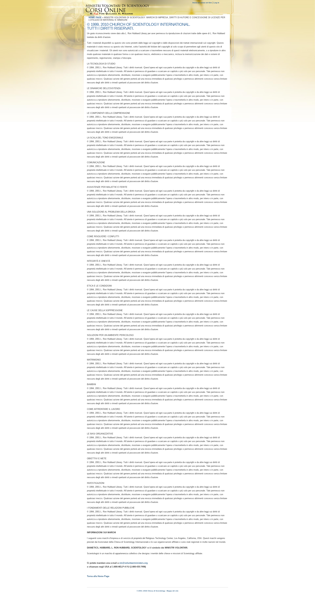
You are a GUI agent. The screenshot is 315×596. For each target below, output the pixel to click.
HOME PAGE (95, 17)
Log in (216, 3)
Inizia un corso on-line (202, 3)
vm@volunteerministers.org (133, 563)
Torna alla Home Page (98, 576)
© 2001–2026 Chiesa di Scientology (151, 591)
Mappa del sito (172, 591)
